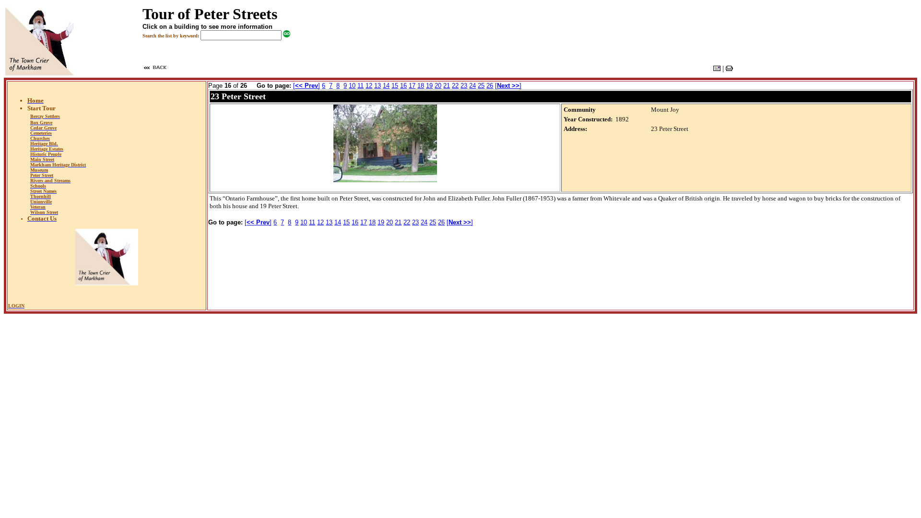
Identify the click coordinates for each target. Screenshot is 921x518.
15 (394, 85)
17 (412, 85)
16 (403, 85)
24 (472, 85)
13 (377, 85)
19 (429, 85)
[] (306, 85)
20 (438, 85)
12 (369, 85)
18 (420, 85)
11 (360, 85)
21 (446, 85)
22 (455, 85)
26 (489, 85)
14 (386, 85)
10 (352, 85)
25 (481, 85)
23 (463, 85)
